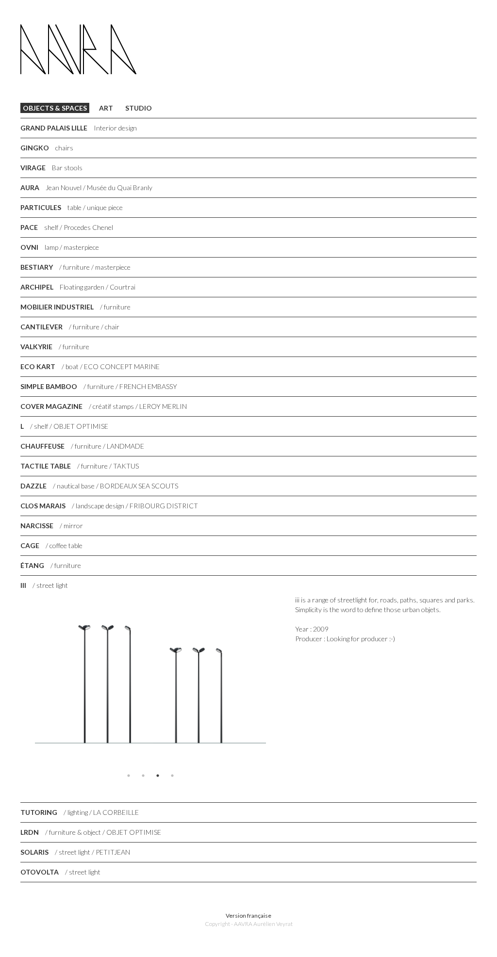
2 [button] (143, 775)
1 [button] (128, 775)
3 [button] (158, 775)
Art (106, 108)
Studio (138, 108)
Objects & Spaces (55, 108)
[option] (150, 681)
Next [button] (288, 682)
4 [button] (172, 775)
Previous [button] (13, 682)
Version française (248, 915)
